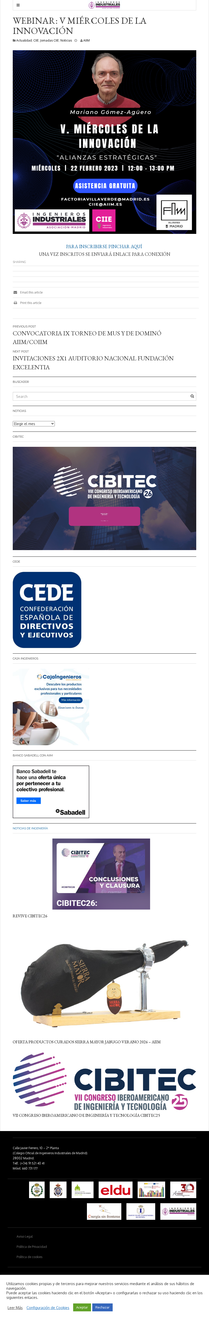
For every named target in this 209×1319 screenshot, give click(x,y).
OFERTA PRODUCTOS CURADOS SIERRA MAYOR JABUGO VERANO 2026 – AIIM (87, 1042)
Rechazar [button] (102, 1307)
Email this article (31, 292)
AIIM (86, 40)
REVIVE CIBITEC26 (30, 916)
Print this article (30, 303)
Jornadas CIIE (49, 40)
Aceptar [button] (82, 1307)
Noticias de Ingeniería (30, 828)
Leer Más (15, 1307)
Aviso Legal (25, 1236)
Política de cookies (29, 1257)
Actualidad (24, 40)
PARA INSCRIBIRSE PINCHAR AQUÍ (104, 246)
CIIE (36, 40)
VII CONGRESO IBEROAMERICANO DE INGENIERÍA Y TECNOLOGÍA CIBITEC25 (86, 1115)
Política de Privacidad (32, 1247)
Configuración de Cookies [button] (48, 1307)
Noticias (66, 40)
